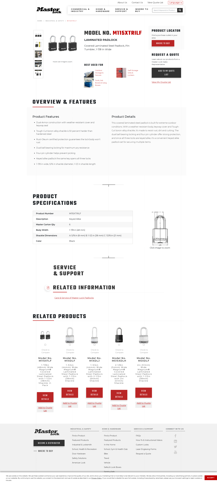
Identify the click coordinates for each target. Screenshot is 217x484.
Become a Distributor (49, 443)
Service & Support (121, 10)
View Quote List (155, 2)
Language (174, 2)
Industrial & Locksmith (82, 445)
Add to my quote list (166, 73)
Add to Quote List (45, 409)
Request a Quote (143, 454)
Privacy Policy (96, 478)
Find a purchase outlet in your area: (164, 36)
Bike (106, 454)
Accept (210, 478)
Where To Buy (45, 451)
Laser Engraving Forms (146, 449)
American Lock (78, 463)
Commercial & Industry (80, 10)
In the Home (109, 445)
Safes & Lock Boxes (112, 467)
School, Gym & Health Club (116, 449)
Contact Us (137, 2)
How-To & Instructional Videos (149, 440)
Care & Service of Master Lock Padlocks (74, 298)
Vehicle (107, 463)
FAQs (138, 436)
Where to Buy (141, 10)
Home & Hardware (103, 10)
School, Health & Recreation (84, 449)
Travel (106, 458)
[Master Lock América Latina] (46, 12)
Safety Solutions (79, 458)
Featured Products (80, 440)
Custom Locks (142, 445)
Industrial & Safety (80, 429)
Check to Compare (45, 351)
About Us (122, 2)
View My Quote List (161, 82)
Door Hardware (79, 454)
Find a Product (78, 436)
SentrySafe (109, 472)
